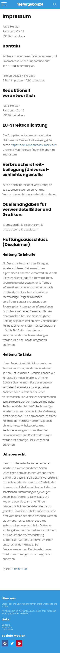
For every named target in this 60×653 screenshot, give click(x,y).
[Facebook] (5, 643)
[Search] (55, 4)
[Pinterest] (19, 643)
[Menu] (4, 4)
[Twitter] (12, 643)
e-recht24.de (20, 569)
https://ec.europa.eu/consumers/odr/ (34, 145)
